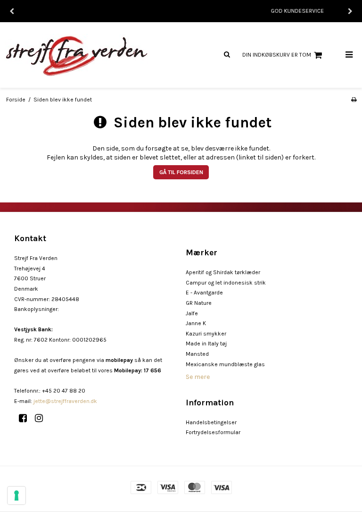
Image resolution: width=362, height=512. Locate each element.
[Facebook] (26, 418)
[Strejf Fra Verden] (90, 55)
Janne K (196, 323)
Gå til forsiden (181, 172)
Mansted (197, 354)
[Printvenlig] (353, 99)
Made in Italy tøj (206, 343)
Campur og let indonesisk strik (226, 282)
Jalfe (192, 313)
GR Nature (199, 303)
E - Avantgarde (204, 292)
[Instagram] (42, 418)
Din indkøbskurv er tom (276, 54)
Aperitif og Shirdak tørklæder (223, 272)
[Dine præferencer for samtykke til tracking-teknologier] (16, 495)
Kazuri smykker (206, 333)
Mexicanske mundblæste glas (225, 364)
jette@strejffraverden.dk (65, 401)
